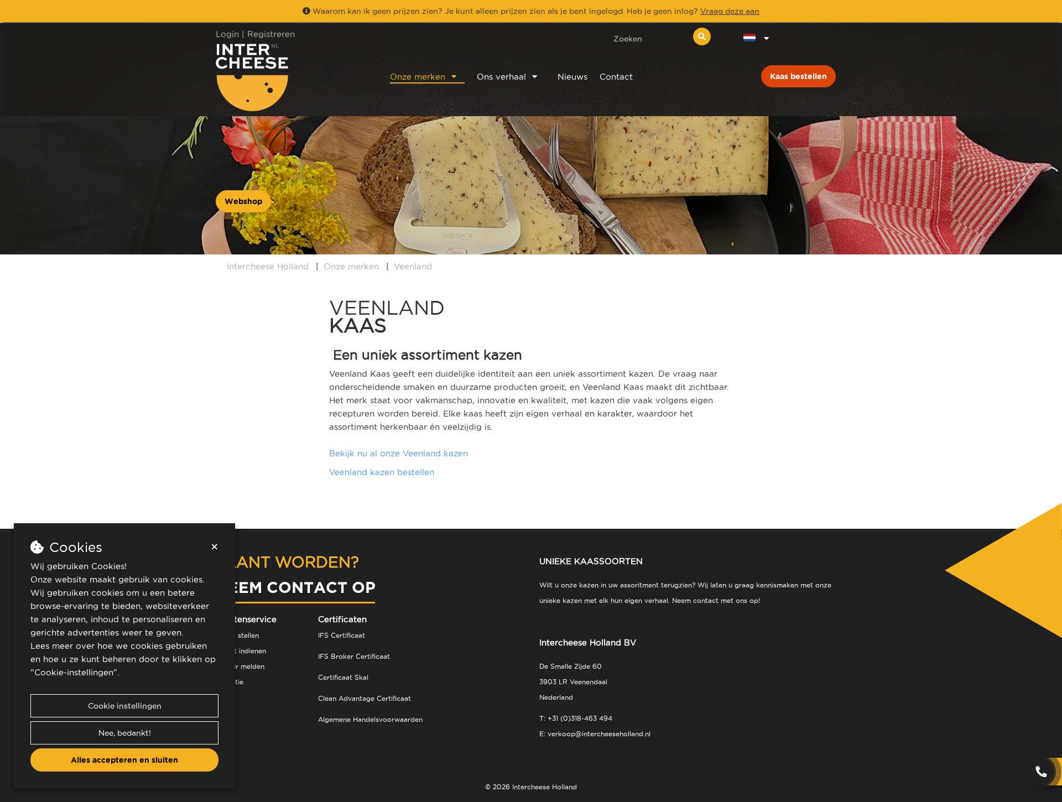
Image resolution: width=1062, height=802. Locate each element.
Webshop (243, 201)
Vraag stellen (237, 635)
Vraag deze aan (729, 11)
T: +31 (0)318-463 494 (575, 718)
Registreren (271, 34)
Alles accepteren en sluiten (124, 760)
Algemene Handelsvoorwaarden (370, 719)
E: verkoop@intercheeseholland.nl (594, 733)
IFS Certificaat (341, 635)
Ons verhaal (501, 76)
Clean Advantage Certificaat (364, 698)
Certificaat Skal (343, 677)
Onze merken (417, 76)
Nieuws (572, 76)
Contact (616, 76)
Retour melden (240, 666)
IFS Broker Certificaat (354, 656)
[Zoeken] (702, 36)
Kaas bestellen (798, 76)
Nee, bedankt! (124, 732)
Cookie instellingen (125, 705)
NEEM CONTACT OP (296, 587)
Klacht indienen (241, 650)
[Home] (288, 77)
